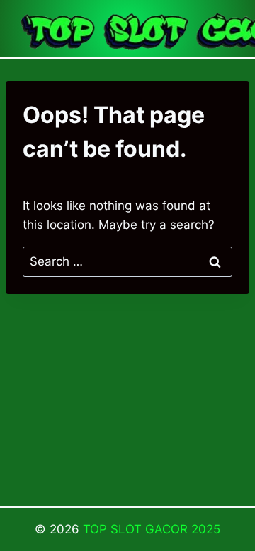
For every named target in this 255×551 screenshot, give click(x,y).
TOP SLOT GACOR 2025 (151, 529)
